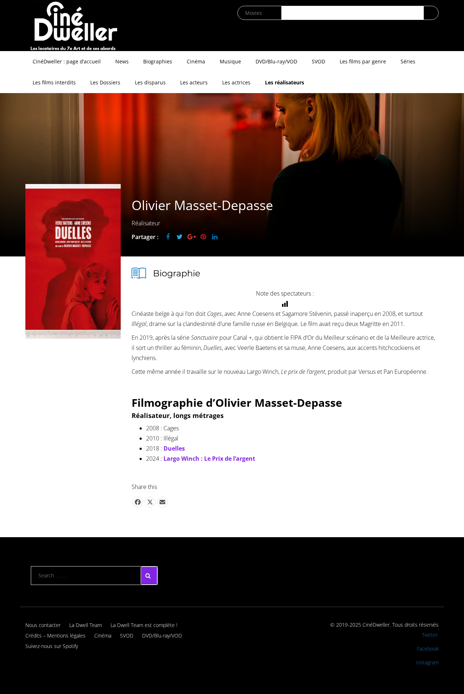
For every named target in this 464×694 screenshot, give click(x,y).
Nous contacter (43, 625)
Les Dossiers (105, 82)
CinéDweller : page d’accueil (67, 61)
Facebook (428, 648)
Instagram (427, 662)
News (122, 61)
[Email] (162, 502)
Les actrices (236, 82)
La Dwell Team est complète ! (144, 625)
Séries (408, 61)
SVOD (318, 61)
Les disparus (150, 82)
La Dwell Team (85, 625)
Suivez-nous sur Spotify (51, 646)
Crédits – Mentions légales (55, 635)
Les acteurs (194, 82)
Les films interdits (54, 82)
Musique (230, 61)
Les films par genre (363, 61)
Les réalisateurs (284, 82)
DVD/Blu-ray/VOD (276, 61)
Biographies (157, 61)
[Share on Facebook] (137, 502)
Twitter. (430, 634)
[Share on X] (150, 502)
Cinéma (196, 61)
